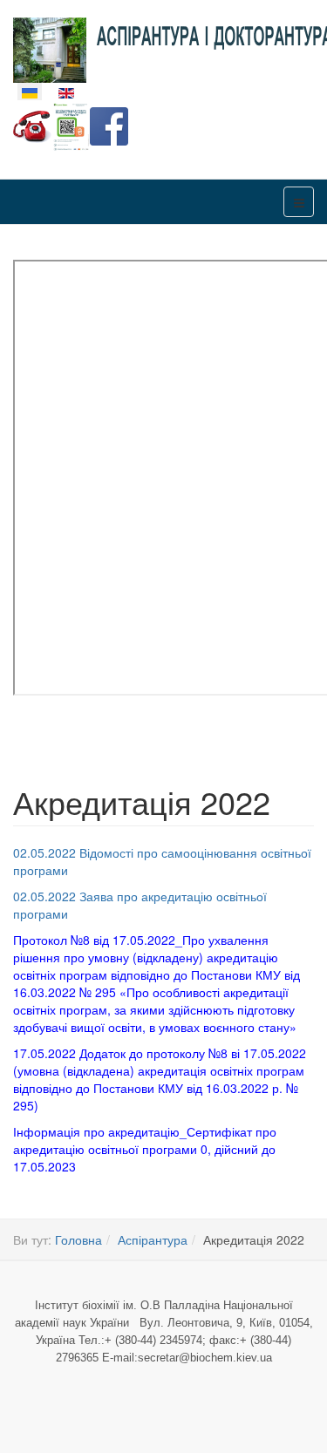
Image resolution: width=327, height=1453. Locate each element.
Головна (78, 1239)
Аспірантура (152, 1239)
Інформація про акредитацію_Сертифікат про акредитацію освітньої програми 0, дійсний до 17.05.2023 (144, 1149)
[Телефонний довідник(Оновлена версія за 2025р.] (32, 124)
